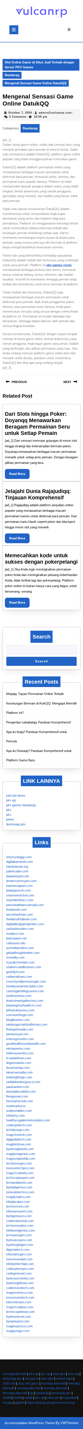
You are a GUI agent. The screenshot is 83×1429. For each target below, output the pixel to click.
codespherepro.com (20, 1268)
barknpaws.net (16, 938)
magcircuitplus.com (19, 1307)
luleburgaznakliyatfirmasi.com (26, 1024)
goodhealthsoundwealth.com (26, 1043)
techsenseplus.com (19, 1225)
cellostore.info (15, 943)
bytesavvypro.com (19, 1240)
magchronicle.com (19, 1134)
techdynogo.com (17, 1130)
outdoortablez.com (19, 1110)
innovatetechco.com (20, 1192)
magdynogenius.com (20, 1154)
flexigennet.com (17, 1096)
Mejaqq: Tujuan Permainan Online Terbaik (35, 694)
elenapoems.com (18, 1048)
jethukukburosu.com (20, 1010)
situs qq (73, 1374)
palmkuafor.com (17, 871)
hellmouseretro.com (20, 1053)
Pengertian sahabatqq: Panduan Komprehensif (38, 722)
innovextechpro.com (20, 1168)
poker (10, 819)
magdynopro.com (18, 1197)
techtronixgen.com (19, 1163)
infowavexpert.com (19, 1211)
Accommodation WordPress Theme (30, 1423)
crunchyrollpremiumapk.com (26, 981)
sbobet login (64, 1378)
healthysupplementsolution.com (28, 1120)
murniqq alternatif (53, 1383)
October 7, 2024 (20, 112)
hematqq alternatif (15, 1393)
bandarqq (42, 1393)
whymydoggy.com (19, 857)
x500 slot (9, 1383)
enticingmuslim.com (20, 1039)
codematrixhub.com (20, 1221)
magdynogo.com (18, 1331)
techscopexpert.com (20, 1177)
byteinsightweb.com (20, 1149)
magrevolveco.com (19, 1292)
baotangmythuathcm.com (24, 1005)
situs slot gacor (28, 1383)
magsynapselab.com (20, 1158)
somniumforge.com (19, 1015)
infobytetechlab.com (20, 1264)
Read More (19, 475)
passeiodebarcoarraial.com (25, 905)
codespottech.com (19, 1125)
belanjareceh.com (18, 890)
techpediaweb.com (19, 1182)
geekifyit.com (15, 972)
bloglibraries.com (18, 1020)
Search (41, 637)
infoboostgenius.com (20, 1230)
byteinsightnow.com (20, 1283)
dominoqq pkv (16, 824)
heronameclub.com (19, 1101)
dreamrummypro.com (21, 881)
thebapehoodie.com (19, 1029)
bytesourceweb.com (20, 1278)
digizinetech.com (18, 1249)
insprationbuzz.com (19, 900)
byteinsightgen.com (19, 1244)
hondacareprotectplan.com (24, 986)
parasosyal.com (17, 1034)
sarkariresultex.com (20, 928)
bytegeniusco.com (19, 1216)
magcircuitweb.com (19, 1173)
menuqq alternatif (14, 1374)
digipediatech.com (18, 1139)
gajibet (19, 1402)
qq (31, 1393)
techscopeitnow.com (20, 1311)
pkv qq (11, 800)
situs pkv (59, 1374)
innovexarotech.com (20, 1297)
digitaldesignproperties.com (25, 924)
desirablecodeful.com (21, 1091)
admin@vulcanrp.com (55, 112)
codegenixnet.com (19, 1273)
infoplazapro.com (18, 1201)
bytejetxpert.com (17, 1321)
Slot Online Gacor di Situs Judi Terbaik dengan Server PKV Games (39, 64)
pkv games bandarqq (21, 805)
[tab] (13, 29)
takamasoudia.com (19, 1072)
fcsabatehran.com (18, 1058)
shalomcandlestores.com (23, 967)
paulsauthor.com (17, 1087)
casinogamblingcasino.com (25, 991)
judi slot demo (15, 795)
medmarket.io (15, 1106)
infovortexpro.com (18, 1302)
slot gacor (31, 1378)
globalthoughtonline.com (23, 953)
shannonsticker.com (20, 895)
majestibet (69, 1397)
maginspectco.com (19, 1326)
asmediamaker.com (20, 948)
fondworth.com (16, 909)
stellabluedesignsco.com (23, 1082)
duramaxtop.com (18, 1067)
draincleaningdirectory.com (24, 1000)
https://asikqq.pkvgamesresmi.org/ (51, 1402)
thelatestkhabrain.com (21, 919)
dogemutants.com (18, 1063)
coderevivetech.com (20, 1288)
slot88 (7, 1397)
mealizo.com (15, 933)
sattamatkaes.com (19, 976)
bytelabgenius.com (19, 1187)
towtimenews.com (18, 995)
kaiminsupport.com (19, 885)
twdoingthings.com (19, 1077)
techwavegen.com (19, 1235)
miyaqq (8, 1402)
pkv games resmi (59, 265)
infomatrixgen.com (19, 1254)
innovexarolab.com (19, 1259)
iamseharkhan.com (19, 914)
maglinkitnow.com (18, 1144)
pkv (8, 810)
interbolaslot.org (17, 866)
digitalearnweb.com (19, 861)
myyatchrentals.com (20, 962)
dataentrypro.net (17, 876)
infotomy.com (15, 1115)
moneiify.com (15, 957)
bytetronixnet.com (18, 1316)
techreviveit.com (17, 1206)
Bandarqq (12, 75)
